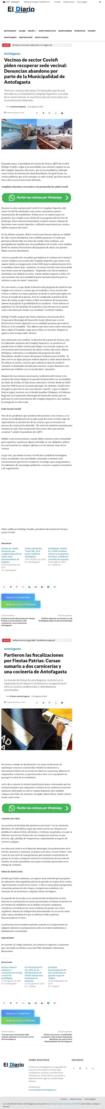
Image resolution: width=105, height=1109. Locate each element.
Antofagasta (12, 53)
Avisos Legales (82, 2)
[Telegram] (48, 587)
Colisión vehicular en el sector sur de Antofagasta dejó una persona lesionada (55, 619)
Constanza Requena (18, 107)
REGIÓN (31, 31)
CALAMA (22, 31)
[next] (69, 45)
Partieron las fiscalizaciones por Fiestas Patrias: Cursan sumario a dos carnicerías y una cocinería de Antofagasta (18, 621)
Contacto (57, 2)
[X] (43, 113)
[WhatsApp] (55, 113)
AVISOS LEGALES (41, 37)
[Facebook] (37, 113)
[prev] (65, 45)
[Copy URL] (54, 587)
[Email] (35, 587)
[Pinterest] (49, 113)
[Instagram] (80, 1068)
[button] (100, 2)
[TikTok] (86, 1068)
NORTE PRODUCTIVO (47, 31)
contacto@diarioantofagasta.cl (42, 1089)
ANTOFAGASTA (10, 31)
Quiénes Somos (68, 2)
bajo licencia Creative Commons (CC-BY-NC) (64, 1104)
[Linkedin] (29, 587)
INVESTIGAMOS (10, 37)
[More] (62, 113)
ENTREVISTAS (79, 31)
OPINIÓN (91, 31)
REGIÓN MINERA (65, 31)
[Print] (42, 587)
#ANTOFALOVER (25, 37)
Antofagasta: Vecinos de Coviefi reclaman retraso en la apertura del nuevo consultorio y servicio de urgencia (58, 553)
